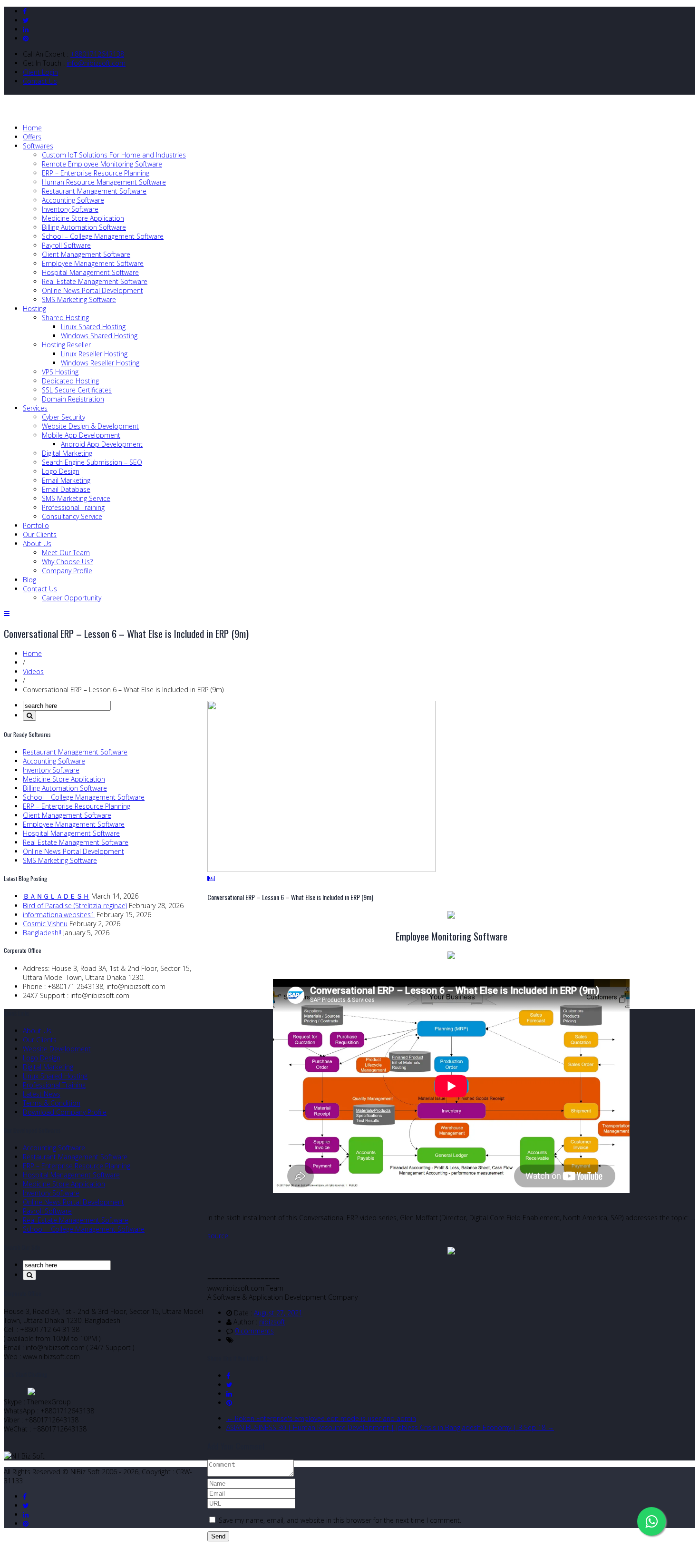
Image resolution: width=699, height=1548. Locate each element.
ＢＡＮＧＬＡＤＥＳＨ (56, 896)
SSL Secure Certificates (77, 389)
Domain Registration (73, 398)
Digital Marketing (67, 453)
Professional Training (73, 507)
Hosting (34, 308)
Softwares (38, 145)
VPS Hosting (60, 371)
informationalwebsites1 (59, 914)
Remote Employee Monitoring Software (102, 163)
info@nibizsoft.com (96, 63)
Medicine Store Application (83, 218)
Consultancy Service (72, 516)
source (217, 1235)
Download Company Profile (65, 1112)
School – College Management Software (103, 236)
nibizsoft (272, 1321)
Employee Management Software (93, 263)
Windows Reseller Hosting (100, 362)
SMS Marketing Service (76, 498)
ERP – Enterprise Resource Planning (95, 172)
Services (35, 407)
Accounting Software (73, 200)
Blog (29, 579)
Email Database (66, 489)
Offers (32, 136)
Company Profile (67, 570)
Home (32, 127)
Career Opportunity (71, 597)
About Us (37, 543)
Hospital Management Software (90, 272)
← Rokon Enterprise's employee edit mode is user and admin (321, 1418)
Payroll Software (66, 245)
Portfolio (36, 525)
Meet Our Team (66, 552)
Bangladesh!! (42, 932)
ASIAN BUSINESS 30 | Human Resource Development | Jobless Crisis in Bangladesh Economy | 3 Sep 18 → (390, 1427)
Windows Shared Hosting (99, 335)
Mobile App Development (81, 435)
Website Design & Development (90, 426)
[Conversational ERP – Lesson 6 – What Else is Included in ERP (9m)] (321, 869)
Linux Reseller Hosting (94, 353)
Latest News (41, 1093)
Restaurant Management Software (94, 191)
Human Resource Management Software (104, 181)
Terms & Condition (51, 1102)
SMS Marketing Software (79, 299)
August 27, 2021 (278, 1312)
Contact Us (40, 81)
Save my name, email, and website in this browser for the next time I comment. (340, 1520)
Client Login (40, 72)
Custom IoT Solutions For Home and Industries (114, 154)
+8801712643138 (97, 54)
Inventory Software (70, 209)
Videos (33, 671)
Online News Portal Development (92, 290)
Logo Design (60, 471)
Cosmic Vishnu (45, 923)
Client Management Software (86, 254)
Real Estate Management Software (94, 281)
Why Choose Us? (67, 561)
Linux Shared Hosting (93, 326)
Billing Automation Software (84, 227)
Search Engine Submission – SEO (92, 462)
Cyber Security (63, 416)
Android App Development (102, 444)
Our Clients (40, 534)
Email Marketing (66, 480)
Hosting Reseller (66, 344)
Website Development (57, 1048)
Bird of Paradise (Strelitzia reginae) (75, 905)
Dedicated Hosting (70, 380)
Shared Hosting (65, 317)
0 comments (254, 1330)
